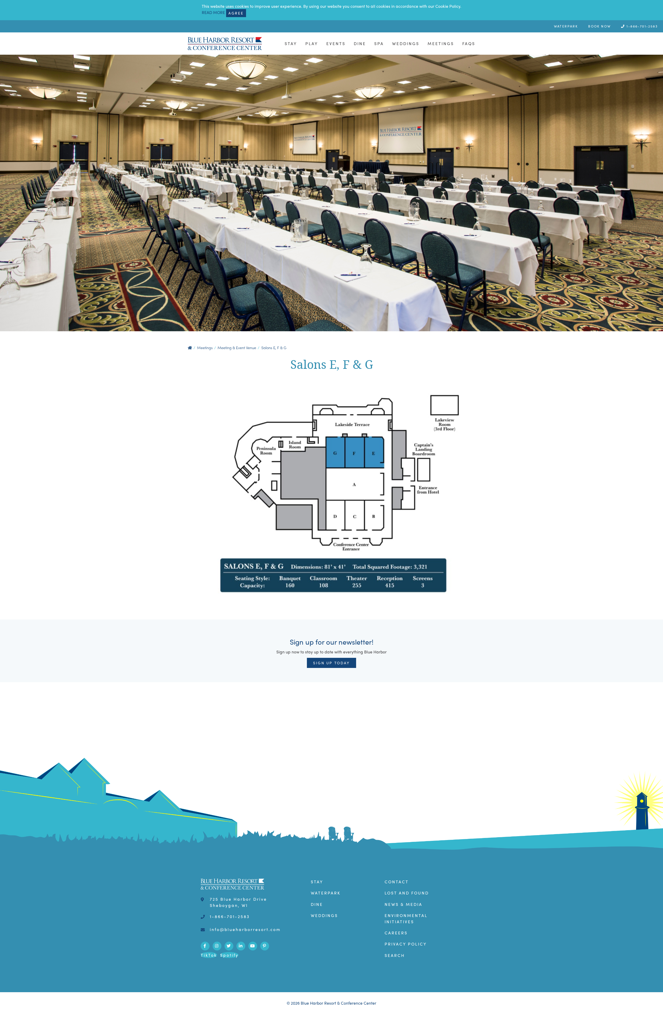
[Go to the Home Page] (258, 454)
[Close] (475, 445)
